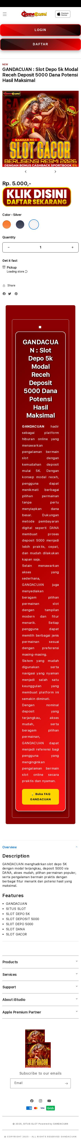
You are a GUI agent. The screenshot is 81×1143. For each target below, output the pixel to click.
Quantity (8, 237)
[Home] (34, 14)
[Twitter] (10, 294)
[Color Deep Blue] (20, 224)
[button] (4, 14)
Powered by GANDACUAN (53, 1124)
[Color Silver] (34, 224)
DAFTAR (40, 44)
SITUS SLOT (30, 1124)
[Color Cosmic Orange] (6, 224)
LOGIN (40, 30)
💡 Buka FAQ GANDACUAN (40, 796)
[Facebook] (5, 294)
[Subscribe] (66, 1083)
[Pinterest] (17, 294)
